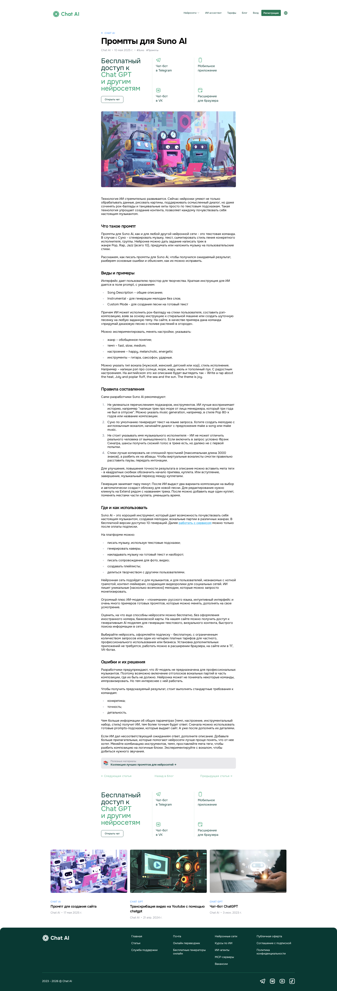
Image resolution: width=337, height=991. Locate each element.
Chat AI (110, 33)
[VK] (272, 981)
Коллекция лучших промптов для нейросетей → (143, 764)
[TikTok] (292, 981)
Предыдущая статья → (216, 776)
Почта (177, 936)
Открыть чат (112, 99)
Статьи (135, 943)
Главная (136, 936)
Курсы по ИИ (223, 943)
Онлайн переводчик (186, 943)
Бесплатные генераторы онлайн (189, 951)
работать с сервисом (195, 523)
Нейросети (190, 12)
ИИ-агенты (222, 950)
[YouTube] (282, 981)
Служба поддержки (144, 950)
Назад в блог (164, 776)
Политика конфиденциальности (271, 951)
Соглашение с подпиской (274, 943)
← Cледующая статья (116, 776)
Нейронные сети (226, 936)
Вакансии (221, 964)
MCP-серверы (224, 957)
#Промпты (152, 50)
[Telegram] (262, 981)
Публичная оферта (269, 936)
